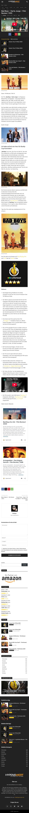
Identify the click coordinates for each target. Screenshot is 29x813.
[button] (2, 2)
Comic (3, 57)
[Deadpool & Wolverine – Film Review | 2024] (4, 56)
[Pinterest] (16, 34)
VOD (5, 258)
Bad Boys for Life (19, 397)
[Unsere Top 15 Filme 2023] (4, 728)
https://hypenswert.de (14, 515)
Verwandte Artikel (5, 39)
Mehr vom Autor (14, 39)
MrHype (4, 15)
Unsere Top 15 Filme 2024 (15, 48)
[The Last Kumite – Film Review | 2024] (4, 69)
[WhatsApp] (19, 34)
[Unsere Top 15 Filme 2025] (4, 43)
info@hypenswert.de (19, 797)
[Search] (27, 2)
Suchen (3, 562)
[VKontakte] (18, 806)
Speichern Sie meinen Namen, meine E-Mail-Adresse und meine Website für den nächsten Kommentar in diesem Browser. (14, 550)
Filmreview (6, 7)
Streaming (21, 7)
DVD (19, 256)
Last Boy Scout (14, 200)
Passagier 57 (7, 320)
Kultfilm (17, 7)
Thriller (7, 8)
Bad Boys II (23, 395)
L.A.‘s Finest (19, 398)
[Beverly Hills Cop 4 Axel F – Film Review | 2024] (4, 62)
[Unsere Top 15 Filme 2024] (4, 49)
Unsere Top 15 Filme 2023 (15, 726)
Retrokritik (3, 8)
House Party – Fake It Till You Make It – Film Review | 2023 (21, 499)
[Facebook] (9, 34)
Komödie (11, 7)
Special (3, 51)
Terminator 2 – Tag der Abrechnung (12, 366)
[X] (13, 34)
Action (5, 5)
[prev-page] (25, 39)
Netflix (25, 7)
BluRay (22, 256)
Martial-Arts (4, 70)
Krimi (14, 7)
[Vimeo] (14, 806)
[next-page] (27, 39)
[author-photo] (14, 511)
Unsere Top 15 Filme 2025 (15, 41)
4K (25, 256)
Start (2, 5)
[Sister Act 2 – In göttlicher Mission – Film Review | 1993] (4, 741)
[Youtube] (21, 806)
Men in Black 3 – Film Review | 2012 (7, 498)
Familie (11, 742)
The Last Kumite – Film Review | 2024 (17, 648)
